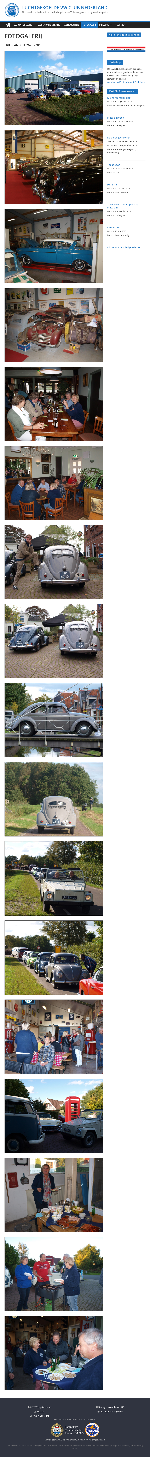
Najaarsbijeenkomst (118, 137)
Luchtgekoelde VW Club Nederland (65, 8)
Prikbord (104, 24)
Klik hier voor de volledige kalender (123, 247)
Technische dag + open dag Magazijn (122, 206)
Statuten (40, 1411)
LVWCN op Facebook (41, 1407)
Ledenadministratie (49, 24)
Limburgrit (113, 227)
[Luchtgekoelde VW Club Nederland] (8, 25)
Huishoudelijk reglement (111, 1411)
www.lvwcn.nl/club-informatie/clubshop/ (126, 82)
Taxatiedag (113, 164)
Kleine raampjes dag (119, 97)
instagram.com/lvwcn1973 (111, 1407)
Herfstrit (112, 184)
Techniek (120, 24)
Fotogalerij (89, 24)
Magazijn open (115, 117)
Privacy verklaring (40, 1415)
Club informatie (23, 24)
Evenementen (71, 24)
